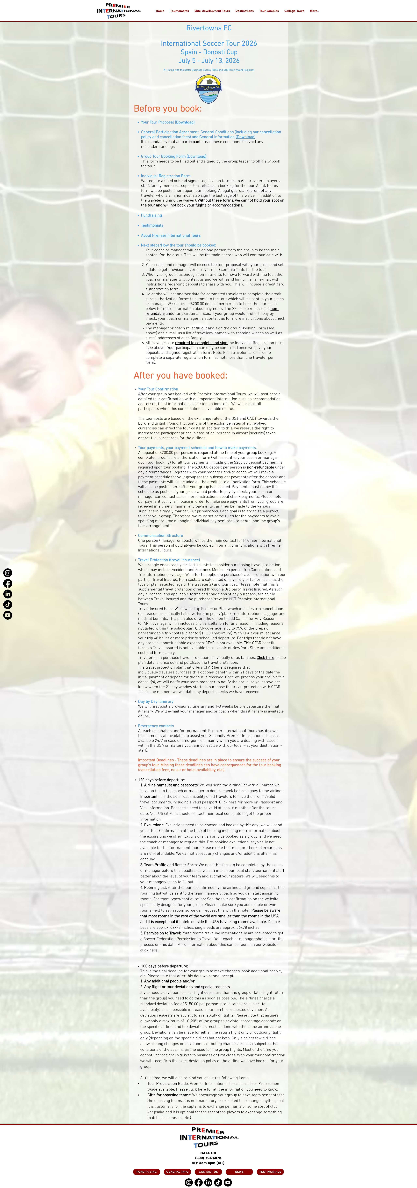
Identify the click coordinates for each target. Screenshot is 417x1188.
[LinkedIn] (7, 594)
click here (197, 1089)
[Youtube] (7, 615)
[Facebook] (7, 583)
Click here (265, 657)
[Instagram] (7, 572)
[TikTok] (7, 604)
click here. (149, 950)
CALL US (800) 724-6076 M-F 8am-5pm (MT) (208, 1158)
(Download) (245, 137)
